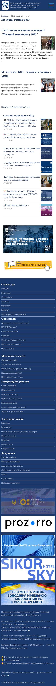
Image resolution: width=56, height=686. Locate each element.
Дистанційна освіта (9, 360)
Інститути (5, 302)
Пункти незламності (12, 660)
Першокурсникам (8, 436)
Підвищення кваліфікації (11, 373)
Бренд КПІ (40, 621)
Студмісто (5, 336)
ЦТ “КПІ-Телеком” (9, 327)
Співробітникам (8, 449)
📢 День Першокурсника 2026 (16, 205)
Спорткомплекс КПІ (9, 331)
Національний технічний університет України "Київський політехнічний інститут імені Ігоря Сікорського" (25, 5)
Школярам (5, 423)
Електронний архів (9, 403)
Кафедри (4, 310)
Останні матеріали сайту (18, 115)
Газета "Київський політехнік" (14, 407)
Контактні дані (7, 621)
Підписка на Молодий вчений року (15, 107)
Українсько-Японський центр (13, 340)
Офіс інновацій (7, 349)
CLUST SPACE (7, 479)
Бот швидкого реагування (16, 648)
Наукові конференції (9, 394)
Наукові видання (8, 390)
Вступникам (6, 427)
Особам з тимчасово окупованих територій (19, 432)
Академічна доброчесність (12, 466)
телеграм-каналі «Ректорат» (42, 663)
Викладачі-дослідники (10, 462)
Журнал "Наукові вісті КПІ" (12, 412)
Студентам (5, 440)
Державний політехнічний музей (15, 323)
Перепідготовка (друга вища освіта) (16, 369)
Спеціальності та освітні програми (15, 470)
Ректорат (5, 289)
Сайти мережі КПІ (8, 386)
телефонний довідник (42, 639)
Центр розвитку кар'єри (11, 344)
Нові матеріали (20, 624)
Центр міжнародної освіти (12, 377)
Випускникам (7, 444)
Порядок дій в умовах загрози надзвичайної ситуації (26, 657)
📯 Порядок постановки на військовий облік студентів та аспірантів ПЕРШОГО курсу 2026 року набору (20, 194)
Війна (3, 475)
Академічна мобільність (11, 364)
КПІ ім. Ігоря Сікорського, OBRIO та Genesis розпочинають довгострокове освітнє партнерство (22, 151)
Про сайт (50, 621)
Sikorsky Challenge (8, 457)
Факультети (6, 306)
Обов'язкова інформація (25, 621)
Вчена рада (5, 293)
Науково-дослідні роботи (11, 399)
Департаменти (7, 297)
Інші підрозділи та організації (13, 314)
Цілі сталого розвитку (10, 483)
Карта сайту (7, 624)
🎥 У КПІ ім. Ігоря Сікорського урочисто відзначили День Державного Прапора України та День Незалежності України (20, 123)
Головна (4, 16)
